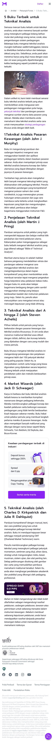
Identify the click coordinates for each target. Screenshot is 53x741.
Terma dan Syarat (24, 685)
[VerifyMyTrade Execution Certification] (6, 640)
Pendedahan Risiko (22, 690)
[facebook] (3, 675)
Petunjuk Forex (26, 11)
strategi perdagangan (35, 124)
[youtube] (29, 675)
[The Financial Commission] (9, 653)
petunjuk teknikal (12, 111)
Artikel (13, 11)
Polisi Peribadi (8, 685)
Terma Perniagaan (42, 685)
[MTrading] (4, 4)
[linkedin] (16, 675)
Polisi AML (6, 690)
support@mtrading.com (16, 698)
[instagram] (22, 675)
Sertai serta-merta (26, 494)
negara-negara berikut (20, 731)
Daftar (40, 4)
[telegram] (10, 675)
